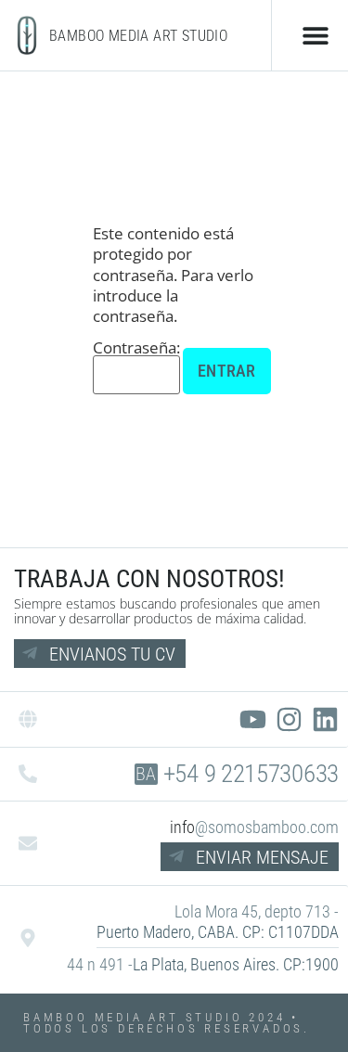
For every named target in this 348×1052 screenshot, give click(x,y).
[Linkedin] (325, 719)
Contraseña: (136, 349)
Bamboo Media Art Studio (138, 36)
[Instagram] (289, 719)
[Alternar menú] (315, 35)
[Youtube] (252, 719)
